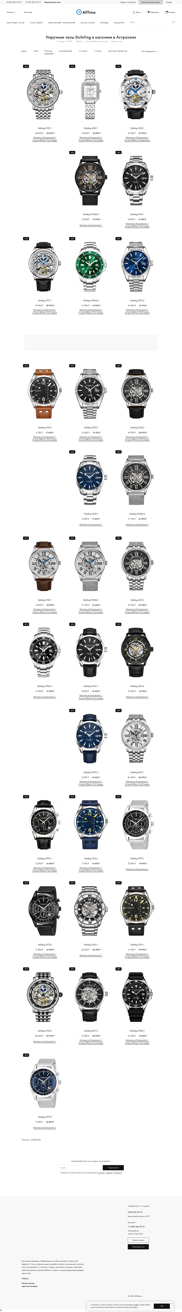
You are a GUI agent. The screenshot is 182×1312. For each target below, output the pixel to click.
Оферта (25, 1278)
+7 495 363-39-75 (33, 2)
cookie (136, 1305)
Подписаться (113, 1167)
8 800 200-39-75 (14, 2)
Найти (173, 22)
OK (161, 1306)
